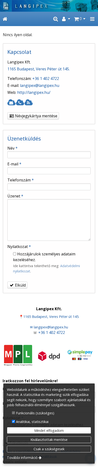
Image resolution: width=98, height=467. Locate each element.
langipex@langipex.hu (39, 85)
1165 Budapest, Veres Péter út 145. (38, 69)
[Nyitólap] (49, 6)
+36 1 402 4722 (45, 78)
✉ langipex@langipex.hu (49, 327)
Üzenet (15, 196)
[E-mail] (11, 103)
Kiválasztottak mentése (49, 439)
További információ (22, 457)
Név (12, 148)
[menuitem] (5, 18)
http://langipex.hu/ (33, 92)
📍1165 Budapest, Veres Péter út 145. (49, 316)
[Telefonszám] (20, 103)
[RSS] (28, 103)
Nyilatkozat (19, 246)
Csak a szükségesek (49, 449)
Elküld (20, 285)
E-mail (14, 164)
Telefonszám (20, 180)
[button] (92, 18)
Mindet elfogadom (49, 430)
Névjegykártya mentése (35, 115)
